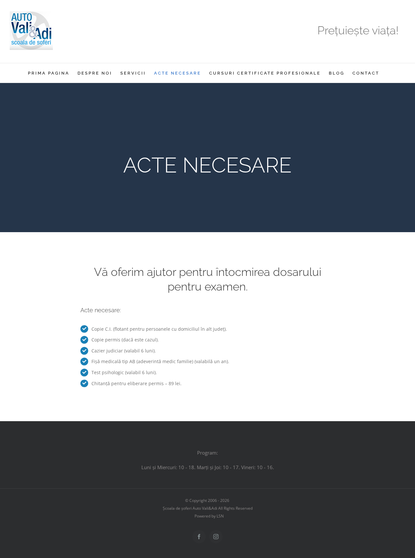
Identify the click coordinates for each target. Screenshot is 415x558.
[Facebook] (199, 536)
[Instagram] (216, 536)
